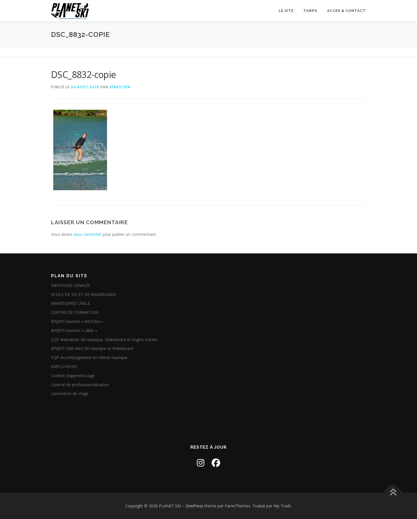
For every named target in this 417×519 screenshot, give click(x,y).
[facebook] (216, 462)
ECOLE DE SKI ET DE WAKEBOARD (83, 294)
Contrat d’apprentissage (73, 375)
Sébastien (120, 87)
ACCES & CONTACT (346, 11)
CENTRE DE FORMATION (74, 312)
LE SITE (286, 11)
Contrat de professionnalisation (80, 384)
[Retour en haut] (393, 492)
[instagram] (200, 462)
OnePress (194, 506)
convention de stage (70, 393)
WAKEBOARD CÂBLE (70, 303)
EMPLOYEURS (64, 366)
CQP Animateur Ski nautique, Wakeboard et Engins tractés (104, 339)
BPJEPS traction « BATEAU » (77, 321)
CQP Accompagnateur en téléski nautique (89, 357)
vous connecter (87, 234)
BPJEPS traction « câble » (74, 330)
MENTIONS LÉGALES (70, 285)
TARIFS (310, 11)
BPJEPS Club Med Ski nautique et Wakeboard (92, 348)
